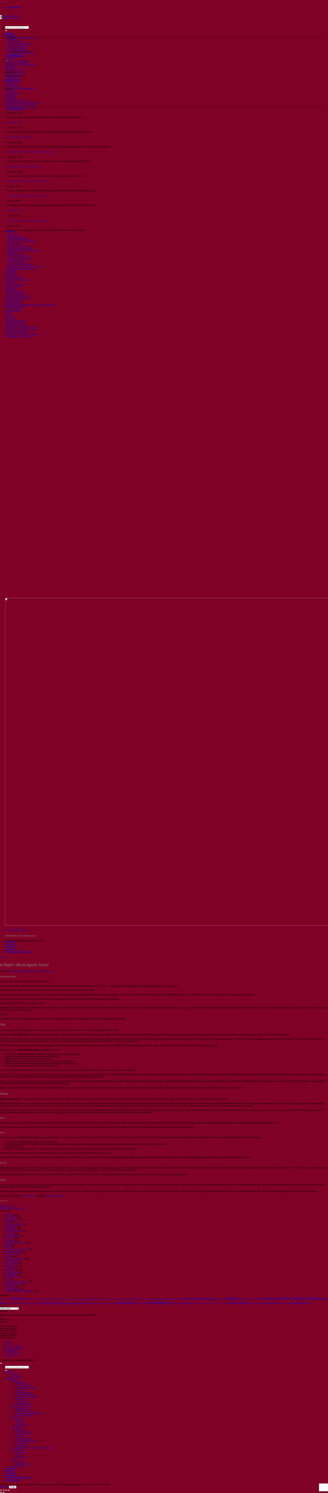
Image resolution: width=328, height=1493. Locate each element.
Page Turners (11, 1263)
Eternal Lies (145, 1299)
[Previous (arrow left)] (1, 1492)
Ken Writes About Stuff (25, 1441)
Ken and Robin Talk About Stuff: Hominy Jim (22, 108)
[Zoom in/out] (1, 1490)
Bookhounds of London (71, 1299)
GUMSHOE (231, 1298)
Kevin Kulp (9, 1303)
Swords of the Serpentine (16, 1282)
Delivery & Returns (13, 1349)
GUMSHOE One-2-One (15, 1243)
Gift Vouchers (21, 1452)
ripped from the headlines (99, 1303)
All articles (15, 1374)
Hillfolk (8, 1245)
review (87, 1303)
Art (50, 1299)
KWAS (8, 1247)
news (38, 1303)
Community (10, 942)
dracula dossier (96, 1299)
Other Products (17, 1450)
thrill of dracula (214, 1303)
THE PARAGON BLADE (16, 930)
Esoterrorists (11, 1229)
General (8, 1238)
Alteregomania (22, 1409)
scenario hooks (141, 1303)
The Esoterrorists (23, 1386)
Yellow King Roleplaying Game (19, 1291)
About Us (9, 944)
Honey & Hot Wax (23, 1439)
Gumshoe (9, 1240)
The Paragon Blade (24, 1416)
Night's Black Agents (14, 1259)
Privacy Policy (11, 1351)
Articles (9, 34)
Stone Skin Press (13, 1277)
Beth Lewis (49, 971)
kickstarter (18, 1304)
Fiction (13, 1459)
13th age (17, 1299)
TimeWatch (10, 1286)
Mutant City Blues (13, 1252)
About (8, 1342)
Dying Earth (10, 1226)
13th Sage (28, 1299)
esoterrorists (135, 1299)
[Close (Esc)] (9, 1490)
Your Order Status (13, 1353)
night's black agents (55, 1196)
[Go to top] (1, 1363)
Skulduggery (11, 1275)
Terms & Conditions (14, 1347)
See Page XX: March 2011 (12, 1208)
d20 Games (15, 1418)
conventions (83, 1299)
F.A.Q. (8, 1344)
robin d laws (126, 1303)
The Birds (19, 1462)
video (250, 1304)
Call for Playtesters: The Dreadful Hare (20, 137)
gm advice (219, 1299)
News (7, 1256)
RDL (79, 1303)
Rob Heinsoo (112, 1304)
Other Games (16, 1427)
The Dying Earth (22, 1432)
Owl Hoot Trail (11, 1261)
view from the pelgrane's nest (266, 1303)
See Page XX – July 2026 (15, 210)
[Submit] (6, 30)
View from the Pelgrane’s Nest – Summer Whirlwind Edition (28, 221)
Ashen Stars (10, 1217)
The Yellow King (22, 1404)
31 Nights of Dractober (40, 1299)
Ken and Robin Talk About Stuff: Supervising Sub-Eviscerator (28, 181)
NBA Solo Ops (11, 1254)
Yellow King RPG (300, 1303)
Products (9, 231)
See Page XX (11, 949)
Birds (7, 1222)
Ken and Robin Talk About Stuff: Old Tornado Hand (24, 166)
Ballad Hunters (12, 1220)
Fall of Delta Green (13, 1231)
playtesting (71, 1303)
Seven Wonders (12, 1272)
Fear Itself (9, 1233)
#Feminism (20, 1429)
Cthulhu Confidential (14, 1224)
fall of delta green (156, 1299)
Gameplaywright (12, 1236)
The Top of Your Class (14, 122)
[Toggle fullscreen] (4, 1490)
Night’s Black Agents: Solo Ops (29, 1413)
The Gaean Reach (13, 1284)
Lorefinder (20, 1422)
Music (18, 1455)
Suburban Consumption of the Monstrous (34, 1448)
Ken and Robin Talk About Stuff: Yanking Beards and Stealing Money (30, 152)
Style (7, 1279)
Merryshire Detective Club (17, 1249)
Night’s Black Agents (24, 1395)
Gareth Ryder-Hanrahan (198, 1298)
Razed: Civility (6, 1206)
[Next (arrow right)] (4, 1492)
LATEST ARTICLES (15, 110)
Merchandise (21, 1457)
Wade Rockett (286, 1304)
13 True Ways (5, 1299)
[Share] (6, 1490)
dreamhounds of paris (111, 1299)
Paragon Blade (12, 1266)
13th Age (9, 1215)
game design (177, 1299)
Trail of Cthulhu (12, 1289)
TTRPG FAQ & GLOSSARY (18, 952)
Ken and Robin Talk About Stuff (292, 1299)
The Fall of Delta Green (201, 1304)
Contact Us (10, 947)
